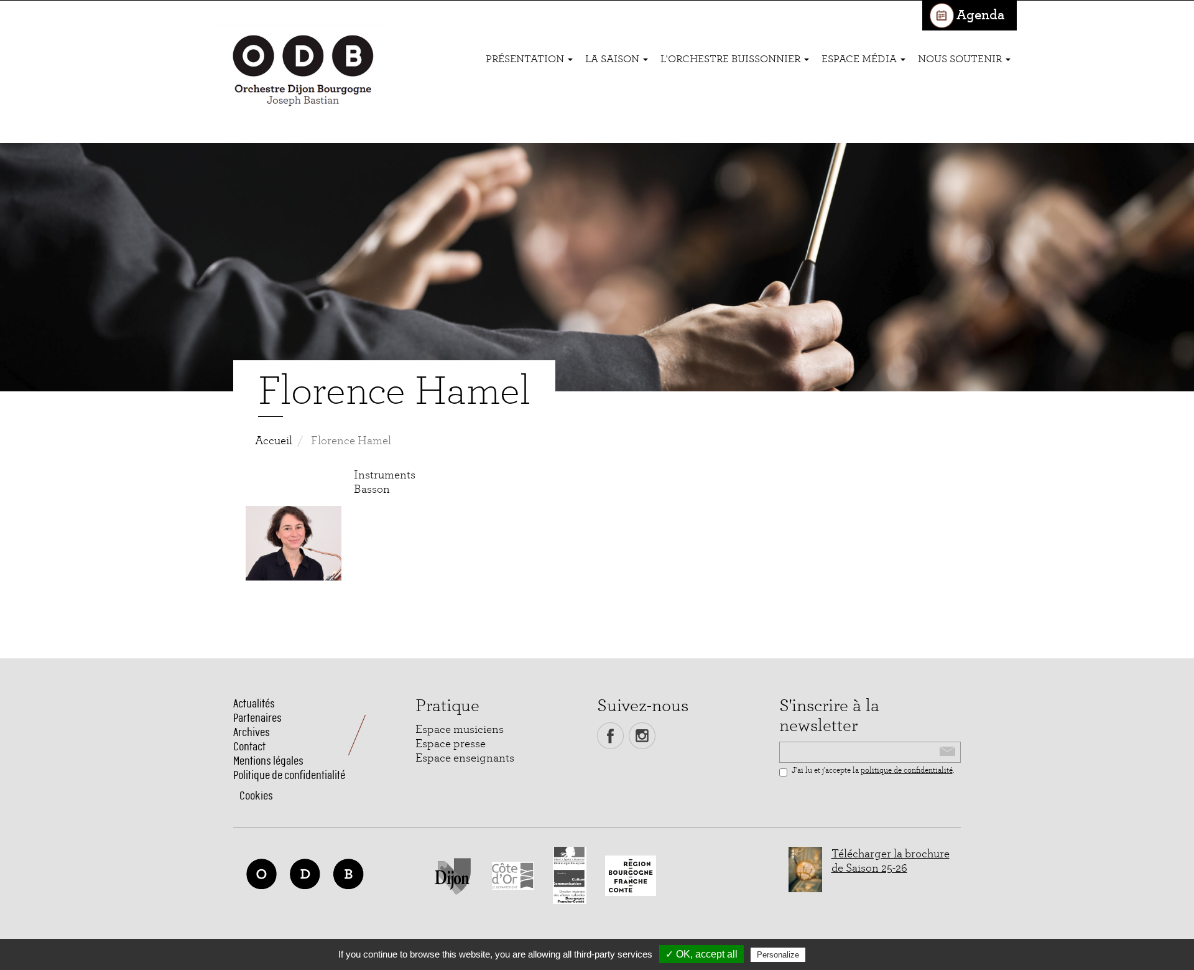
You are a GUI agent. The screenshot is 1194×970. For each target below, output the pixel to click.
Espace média (860, 59)
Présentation (526, 59)
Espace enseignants (464, 758)
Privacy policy (838, 954)
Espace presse (450, 744)
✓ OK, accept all (701, 954)
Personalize (778, 954)
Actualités (254, 703)
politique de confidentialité (907, 771)
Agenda (980, 15)
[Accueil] (303, 72)
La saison (613, 59)
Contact (249, 746)
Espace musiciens (459, 729)
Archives (251, 732)
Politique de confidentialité (289, 775)
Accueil (273, 441)
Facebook (610, 735)
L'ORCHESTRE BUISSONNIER (731, 59)
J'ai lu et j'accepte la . (873, 771)
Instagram (642, 735)
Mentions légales (268, 760)
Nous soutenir (961, 59)
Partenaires (257, 718)
